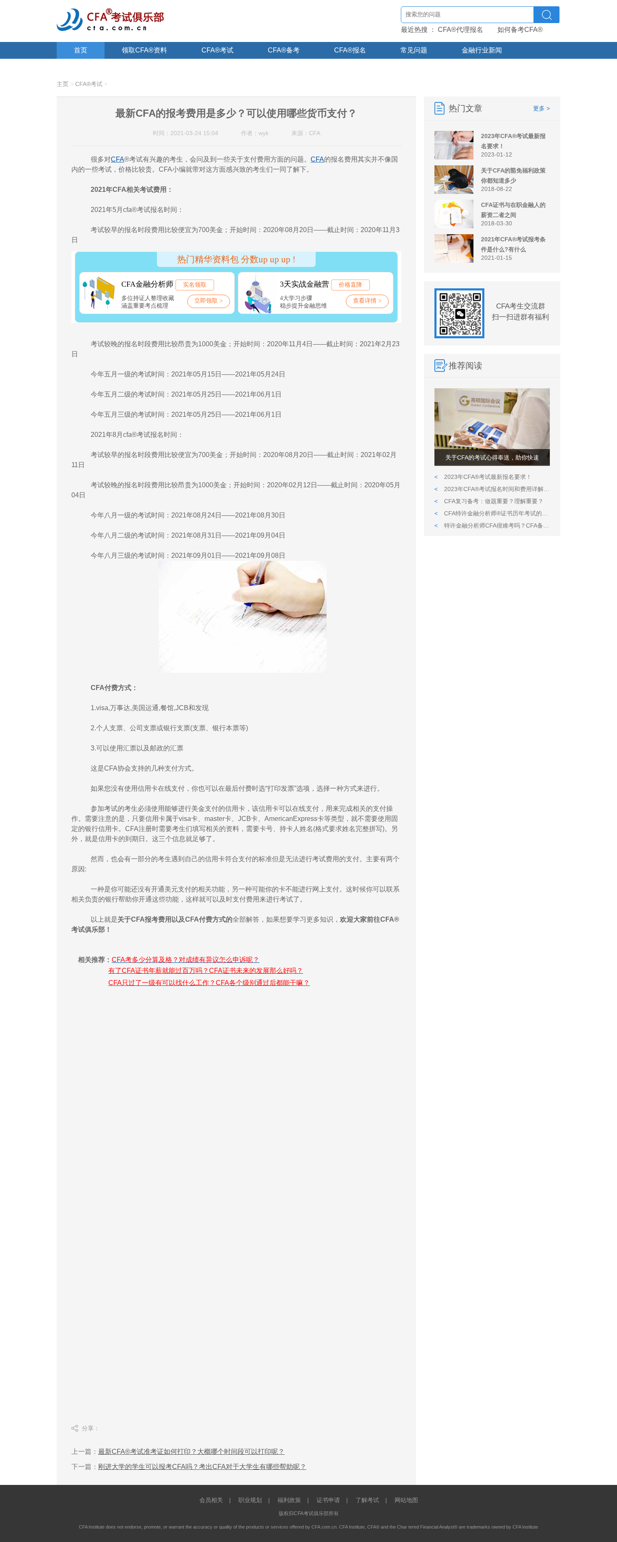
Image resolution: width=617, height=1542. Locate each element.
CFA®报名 (350, 50)
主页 (62, 84)
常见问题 (413, 50)
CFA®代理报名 (460, 29)
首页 (80, 50)
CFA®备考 (284, 50)
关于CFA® (90, 67)
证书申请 (328, 1500)
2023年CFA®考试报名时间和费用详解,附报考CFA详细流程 (492, 489)
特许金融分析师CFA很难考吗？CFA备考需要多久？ (492, 525)
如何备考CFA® (520, 29)
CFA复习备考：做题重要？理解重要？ (489, 501)
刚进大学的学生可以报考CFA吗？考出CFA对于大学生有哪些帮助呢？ (202, 1466)
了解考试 (367, 1500)
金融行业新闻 (482, 50)
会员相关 (211, 1500)
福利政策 (289, 1500)
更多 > (541, 108)
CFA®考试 (217, 50)
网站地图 (406, 1500)
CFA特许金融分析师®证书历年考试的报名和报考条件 (492, 513)
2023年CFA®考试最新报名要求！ (483, 476)
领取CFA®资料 (144, 50)
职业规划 (250, 1500)
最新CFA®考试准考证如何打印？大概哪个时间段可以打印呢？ (191, 1451)
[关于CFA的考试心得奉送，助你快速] (492, 463)
